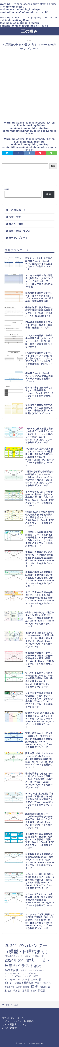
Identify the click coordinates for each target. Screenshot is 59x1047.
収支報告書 (9, 987)
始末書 (19, 987)
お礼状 (23, 970)
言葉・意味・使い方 (20, 230)
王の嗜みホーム (17, 210)
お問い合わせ (9, 1027)
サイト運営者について (14, 1024)
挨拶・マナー (16, 217)
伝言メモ (47, 983)
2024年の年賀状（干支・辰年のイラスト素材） (28, 963)
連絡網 (33, 991)
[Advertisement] (29, 86)
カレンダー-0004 (13, 976)
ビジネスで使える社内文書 (19, 982)
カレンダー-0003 (30, 973)
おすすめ (39, 1043)
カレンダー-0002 (13, 973)
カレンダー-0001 (36, 970)
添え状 (16, 990)
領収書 (42, 990)
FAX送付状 (12, 970)
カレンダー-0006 (13, 980)
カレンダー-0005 (30, 976)
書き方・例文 (16, 223)
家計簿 (26, 987)
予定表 (38, 983)
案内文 (8, 990)
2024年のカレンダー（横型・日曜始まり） (27, 948)
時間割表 (44, 986)
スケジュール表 (31, 979)
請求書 (25, 990)
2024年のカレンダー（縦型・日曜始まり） (25, 956)
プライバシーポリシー (14, 1018)
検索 (53, 166)
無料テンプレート (18, 237)
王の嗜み (29, 31)
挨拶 (34, 986)
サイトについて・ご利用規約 (18, 1021)
